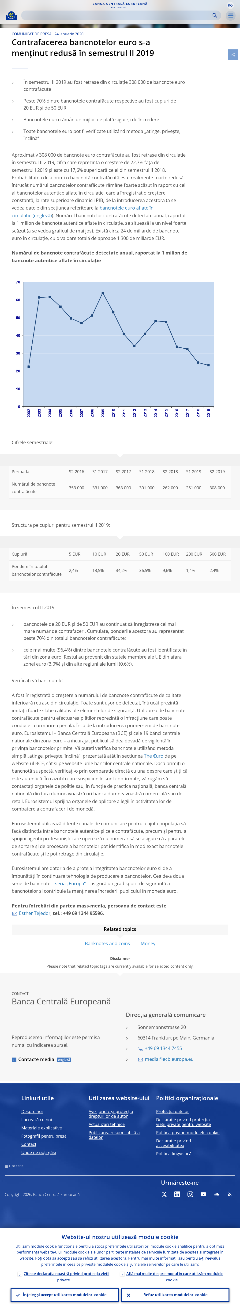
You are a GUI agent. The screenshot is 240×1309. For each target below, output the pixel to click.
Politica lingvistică (173, 1154)
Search (215, 15)
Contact (28, 1145)
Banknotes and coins (107, 944)
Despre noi (32, 1112)
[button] (230, 5)
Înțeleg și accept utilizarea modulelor (64, 1295)
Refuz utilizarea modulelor (175, 1295)
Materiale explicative (41, 1128)
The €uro (153, 756)
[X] (164, 1194)
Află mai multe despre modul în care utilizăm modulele (174, 1277)
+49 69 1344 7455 (163, 1049)
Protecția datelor (172, 1112)
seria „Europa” (70, 884)
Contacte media (36, 1060)
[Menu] (231, 16)
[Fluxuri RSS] (229, 1194)
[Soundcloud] (216, 1194)
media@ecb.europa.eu (169, 1059)
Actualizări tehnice (107, 1125)
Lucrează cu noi (36, 1120)
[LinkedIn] (177, 1194)
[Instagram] (190, 1194)
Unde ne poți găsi (38, 1153)
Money (148, 944)
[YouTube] (203, 1194)
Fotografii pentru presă (44, 1136)
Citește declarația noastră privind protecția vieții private (66, 1277)
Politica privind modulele (188, 1133)
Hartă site (16, 1166)
